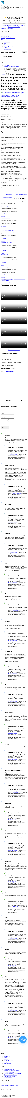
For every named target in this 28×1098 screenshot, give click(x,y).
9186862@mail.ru (5, 38)
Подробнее (3, 213)
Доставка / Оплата (8, 46)
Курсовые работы (5, 218)
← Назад (3, 74)
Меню (2, 39)
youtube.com (8, 1085)
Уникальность (4, 254)
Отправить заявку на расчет (8, 281)
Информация (7, 49)
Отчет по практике (9, 1072)
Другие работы (5, 280)
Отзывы (6, 45)
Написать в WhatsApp (14, 27)
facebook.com (14, 1085)
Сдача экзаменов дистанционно (12, 1073)
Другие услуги (8, 1077)
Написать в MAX (8, 25)
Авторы (6, 47)
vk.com (2, 1085)
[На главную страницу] (7, 28)
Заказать (3, 216)
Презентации (9, 279)
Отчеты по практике (6, 242)
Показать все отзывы (14, 350)
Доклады (3, 279)
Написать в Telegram (19, 25)
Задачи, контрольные (6, 266)
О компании (7, 42)
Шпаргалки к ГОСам (19, 279)
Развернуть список (6, 59)
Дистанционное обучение (7, 230)
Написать (12, 38)
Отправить (4, 427)
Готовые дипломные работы (11, 1070)
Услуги (5, 43)
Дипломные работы (6, 205)
